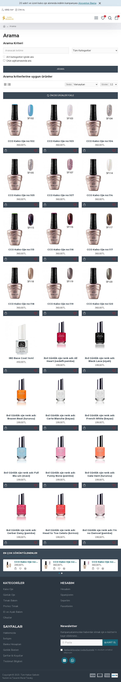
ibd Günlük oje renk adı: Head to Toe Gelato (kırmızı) (60, 532)
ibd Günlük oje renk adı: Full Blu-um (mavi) (21, 474)
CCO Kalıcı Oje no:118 (21, 303)
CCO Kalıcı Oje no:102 (21, 141)
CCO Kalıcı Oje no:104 (99, 141)
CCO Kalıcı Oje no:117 (100, 249)
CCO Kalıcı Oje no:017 (65, 561)
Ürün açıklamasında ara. (19, 61)
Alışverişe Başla (87, 3)
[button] (59, 573)
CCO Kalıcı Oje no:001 (26, 561)
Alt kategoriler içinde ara (20, 57)
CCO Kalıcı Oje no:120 (99, 303)
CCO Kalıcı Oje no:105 (21, 195)
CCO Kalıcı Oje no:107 (60, 195)
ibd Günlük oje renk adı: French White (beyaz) (100, 417)
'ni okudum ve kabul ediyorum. (88, 651)
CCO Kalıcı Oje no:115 (21, 249)
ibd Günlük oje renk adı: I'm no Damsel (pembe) (100, 532)
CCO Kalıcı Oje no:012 (104, 561)
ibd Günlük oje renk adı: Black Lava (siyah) (100, 360)
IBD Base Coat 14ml (21, 358)
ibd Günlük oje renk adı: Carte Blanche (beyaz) (60, 417)
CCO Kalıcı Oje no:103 (60, 141)
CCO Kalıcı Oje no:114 (100, 195)
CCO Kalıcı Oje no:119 (60, 303)
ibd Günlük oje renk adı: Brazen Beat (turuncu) (21, 417)
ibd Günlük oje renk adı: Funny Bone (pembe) (60, 474)
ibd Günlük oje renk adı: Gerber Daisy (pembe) (21, 532)
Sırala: (69, 84)
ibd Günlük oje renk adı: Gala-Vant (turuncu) (100, 474)
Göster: (105, 84)
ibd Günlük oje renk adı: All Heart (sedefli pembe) (60, 360)
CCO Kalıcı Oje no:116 (60, 249)
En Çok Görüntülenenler (20, 553)
